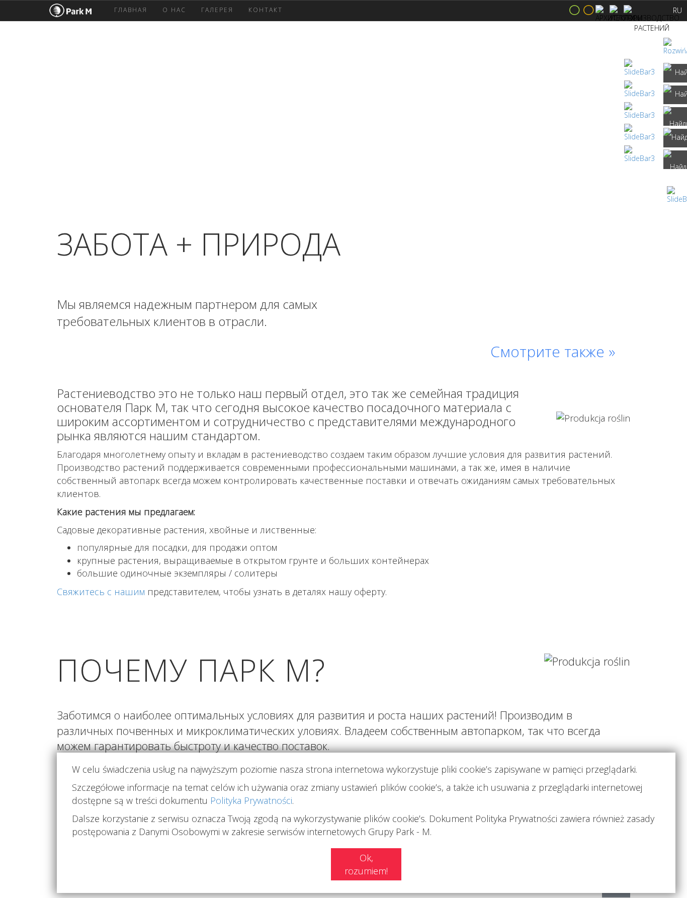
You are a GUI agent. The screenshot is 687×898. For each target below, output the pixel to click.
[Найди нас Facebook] (675, 73)
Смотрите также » (552, 351)
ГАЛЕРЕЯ (217, 10)
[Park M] (78, 10)
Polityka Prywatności (251, 800)
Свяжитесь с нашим (101, 592)
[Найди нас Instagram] (675, 95)
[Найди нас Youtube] (675, 159)
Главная (130, 10)
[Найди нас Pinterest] (675, 138)
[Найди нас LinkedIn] (675, 116)
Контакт (265, 10)
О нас (174, 10)
